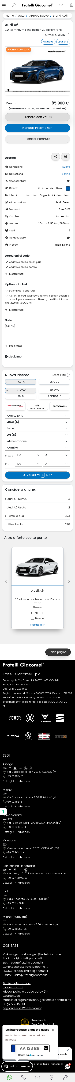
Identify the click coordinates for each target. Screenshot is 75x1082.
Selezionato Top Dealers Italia (43, 1022)
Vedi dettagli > (37, 624)
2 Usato (63, 41)
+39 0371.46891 (15, 903)
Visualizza (39, 475)
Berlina (66, 174)
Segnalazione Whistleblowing (23, 1008)
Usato (54, 390)
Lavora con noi (13, 987)
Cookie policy (34, 992)
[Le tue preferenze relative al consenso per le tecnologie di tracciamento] (3, 811)
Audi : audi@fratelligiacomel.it (23, 958)
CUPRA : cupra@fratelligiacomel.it (25, 967)
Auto (21, 381)
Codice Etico (11, 996)
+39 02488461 (14, 776)
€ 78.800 (37, 604)
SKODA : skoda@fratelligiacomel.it (25, 971)
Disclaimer (15, 357)
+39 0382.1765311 (16, 827)
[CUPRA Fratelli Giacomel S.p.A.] (45, 718)
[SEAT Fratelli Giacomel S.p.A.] (60, 718)
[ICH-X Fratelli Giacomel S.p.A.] (61, 736)
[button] (17, 1066)
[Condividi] (55, 156)
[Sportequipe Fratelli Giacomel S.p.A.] (44, 736)
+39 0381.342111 (15, 852)
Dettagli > (8, 781)
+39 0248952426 (16, 929)
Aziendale (54, 396)
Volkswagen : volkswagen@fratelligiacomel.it (33, 954)
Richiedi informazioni (37, 128)
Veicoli (54, 381)
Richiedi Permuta (37, 139)
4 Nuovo (48, 41)
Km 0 (20, 396)
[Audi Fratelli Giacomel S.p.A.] (15, 718)
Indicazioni (23, 781)
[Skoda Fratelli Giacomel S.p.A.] (13, 736)
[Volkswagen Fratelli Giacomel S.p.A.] (30, 718)
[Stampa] (65, 156)
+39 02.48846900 (17, 878)
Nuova (66, 167)
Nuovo (21, 390)
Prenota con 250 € (38, 117)
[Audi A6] (37, 566)
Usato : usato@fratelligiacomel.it (25, 975)
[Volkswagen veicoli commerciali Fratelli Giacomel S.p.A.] (28, 736)
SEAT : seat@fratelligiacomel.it (23, 963)
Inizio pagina (58, 652)
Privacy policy (12, 992)
